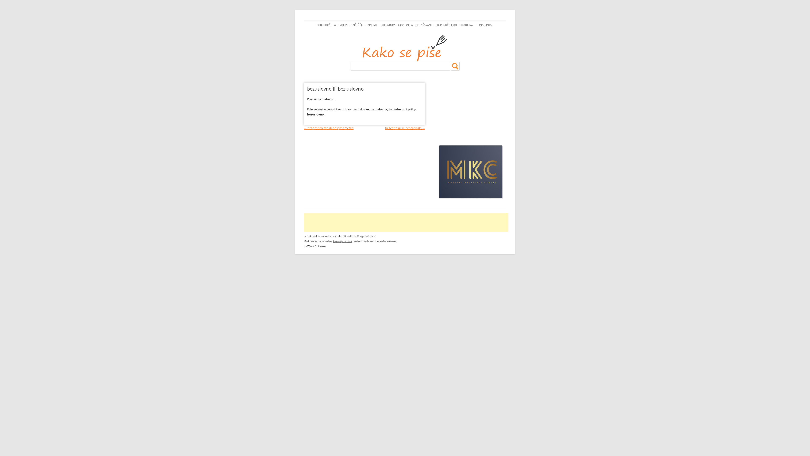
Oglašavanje (424, 25)
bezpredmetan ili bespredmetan (329, 128)
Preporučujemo (446, 25)
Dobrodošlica (326, 25)
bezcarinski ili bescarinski (405, 128)
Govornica (405, 25)
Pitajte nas (467, 25)
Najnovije (372, 25)
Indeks (343, 25)
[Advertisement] (470, 110)
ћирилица (484, 25)
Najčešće (357, 25)
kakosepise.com (342, 241)
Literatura (388, 25)
